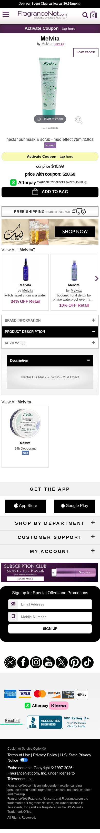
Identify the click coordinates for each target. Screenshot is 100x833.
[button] (6, 14)
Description (19, 360)
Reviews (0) (15, 343)
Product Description (25, 332)
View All (18, 250)
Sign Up (50, 629)
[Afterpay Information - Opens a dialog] (23, 182)
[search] (85, 14)
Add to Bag (54, 192)
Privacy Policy (45, 755)
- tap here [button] (50, 28)
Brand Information (23, 320)
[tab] (50, 320)
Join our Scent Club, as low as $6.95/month (50, 3)
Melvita (47, 44)
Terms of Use (18, 755)
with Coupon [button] (42, 174)
